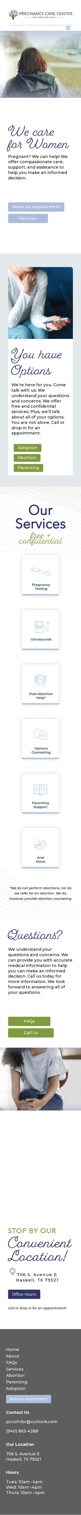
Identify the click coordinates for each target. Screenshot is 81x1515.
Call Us (31, 1032)
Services (28, 218)
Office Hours (24, 1294)
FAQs (29, 1021)
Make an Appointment (36, 206)
